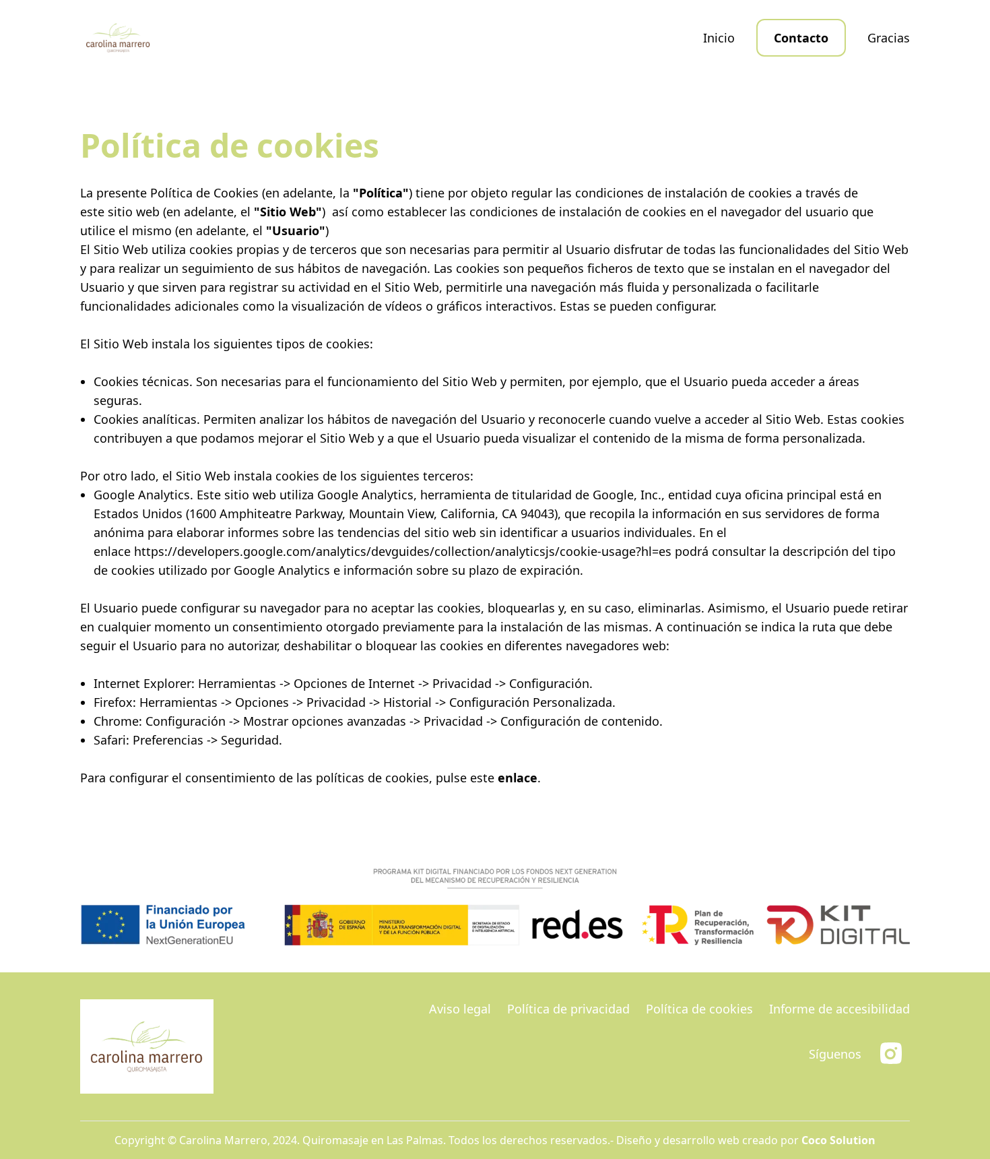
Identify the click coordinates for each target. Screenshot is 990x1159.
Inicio (719, 38)
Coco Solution (838, 1140)
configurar (684, 306)
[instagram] (891, 1053)
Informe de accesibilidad (839, 1009)
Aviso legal (460, 1009)
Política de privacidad (568, 1009)
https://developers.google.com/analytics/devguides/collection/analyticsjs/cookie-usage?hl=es (402, 551)
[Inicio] (118, 38)
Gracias (888, 38)
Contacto (801, 38)
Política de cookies (699, 1009)
